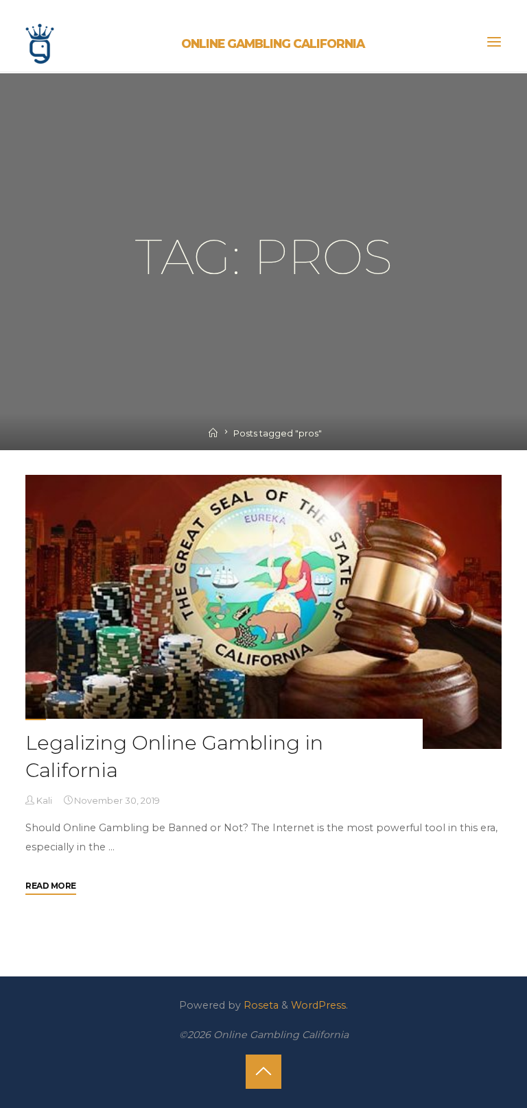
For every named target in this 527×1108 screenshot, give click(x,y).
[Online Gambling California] (40, 42)
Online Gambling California (272, 43)
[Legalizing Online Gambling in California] (263, 612)
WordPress (318, 1005)
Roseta (260, 1005)
